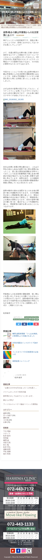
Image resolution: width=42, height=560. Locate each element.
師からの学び (8, 400)
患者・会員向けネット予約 (21, 493)
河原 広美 (7, 442)
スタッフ (6, 433)
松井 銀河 (7, 436)
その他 (5, 420)
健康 (36, 319)
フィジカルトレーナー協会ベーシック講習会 (20, 404)
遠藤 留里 (7, 449)
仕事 (34, 25)
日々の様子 (7, 415)
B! (30, 324)
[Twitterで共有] (18, 324)
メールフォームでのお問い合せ (21, 529)
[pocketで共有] (36, 324)
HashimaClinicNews (31, 317)
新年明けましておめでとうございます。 (18, 396)
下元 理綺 (7, 431)
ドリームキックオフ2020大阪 (14, 392)
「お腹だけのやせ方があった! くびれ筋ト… (20, 388)
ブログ (28, 25)
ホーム (3, 25)
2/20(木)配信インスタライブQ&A (25, 343)
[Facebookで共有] (24, 324)
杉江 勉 (6, 445)
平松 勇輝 (7, 451)
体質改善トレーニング (21, 361)
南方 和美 (7, 454)
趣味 (5, 418)
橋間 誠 (6, 440)
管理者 (5, 438)
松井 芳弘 (7, 447)
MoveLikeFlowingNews (16, 25)
